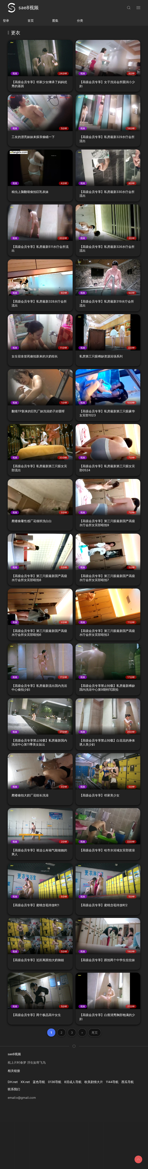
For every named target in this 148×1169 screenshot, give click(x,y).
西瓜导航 (127, 1082)
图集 (55, 20)
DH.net (13, 1082)
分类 (80, 20)
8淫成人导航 (73, 1082)
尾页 (95, 1032)
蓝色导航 (39, 1082)
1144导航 (112, 1082)
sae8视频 (28, 7)
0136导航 (54, 1082)
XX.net (25, 1082)
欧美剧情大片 (93, 1082)
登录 (6, 20)
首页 (31, 20)
